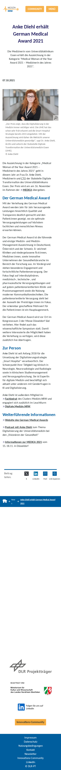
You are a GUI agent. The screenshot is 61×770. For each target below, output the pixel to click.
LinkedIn (30, 762)
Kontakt (30, 749)
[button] (55, 474)
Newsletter (31, 754)
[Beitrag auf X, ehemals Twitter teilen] (26, 474)
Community (35, 9)
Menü (52, 9)
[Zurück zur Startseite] (30, 3)
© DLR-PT (30, 766)
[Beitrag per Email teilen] (45, 474)
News (13, 501)
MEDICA (27, 189)
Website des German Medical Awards (26, 420)
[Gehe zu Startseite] (5, 501)
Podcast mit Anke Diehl (18, 427)
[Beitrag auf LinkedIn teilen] (36, 474)
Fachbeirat (11, 398)
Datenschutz (30, 741)
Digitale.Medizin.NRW (17, 406)
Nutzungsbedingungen (30, 745)
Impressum (30, 737)
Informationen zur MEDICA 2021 (23, 442)
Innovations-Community (30, 722)
